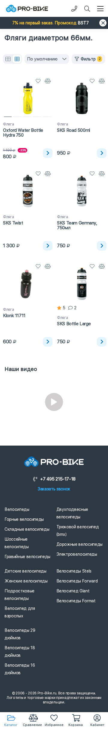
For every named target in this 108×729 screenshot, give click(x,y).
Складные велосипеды (26, 529)
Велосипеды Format (76, 600)
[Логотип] (27, 8)
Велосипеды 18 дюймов (19, 651)
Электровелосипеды (76, 554)
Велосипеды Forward (77, 581)
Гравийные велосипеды (27, 556)
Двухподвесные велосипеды (72, 513)
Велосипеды (16, 509)
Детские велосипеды (25, 571)
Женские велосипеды (26, 581)
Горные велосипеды (24, 519)
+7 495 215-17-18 (58, 479)
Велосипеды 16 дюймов (19, 669)
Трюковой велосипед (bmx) (77, 530)
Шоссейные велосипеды (16, 543)
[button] (54, 23)
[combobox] (47, 59)
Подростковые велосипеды (19, 594)
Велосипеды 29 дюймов (19, 634)
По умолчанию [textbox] (42, 59)
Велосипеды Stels (74, 571)
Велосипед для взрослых (19, 612)
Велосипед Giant (73, 590)
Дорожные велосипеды (79, 544)
